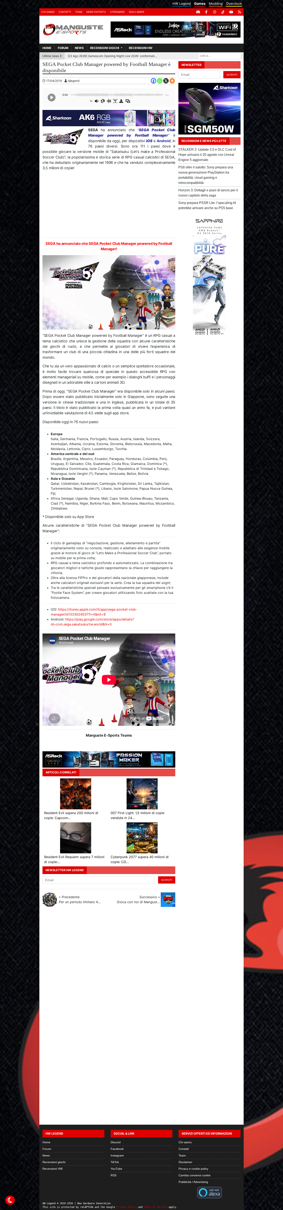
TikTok (115, 1162)
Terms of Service (155, 1207)
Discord (116, 1142)
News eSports (96, 11)
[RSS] (239, 12)
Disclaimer (136, 11)
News (79, 48)
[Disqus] (141, 965)
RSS (113, 1175)
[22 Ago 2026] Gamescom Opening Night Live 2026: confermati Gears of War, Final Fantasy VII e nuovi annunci (112, 56)
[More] (172, 80)
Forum (63, 48)
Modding (216, 3)
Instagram (117, 1155)
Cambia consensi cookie (194, 1175)
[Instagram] (214, 12)
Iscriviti (166, 879)
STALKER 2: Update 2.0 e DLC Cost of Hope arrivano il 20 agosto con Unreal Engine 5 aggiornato (207, 155)
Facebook (117, 1148)
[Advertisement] (108, 204)
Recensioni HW (140, 48)
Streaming (117, 11)
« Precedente (80, 899)
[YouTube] (231, 12)
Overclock (234, 3)
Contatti (65, 11)
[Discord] (198, 12)
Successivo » (138, 899)
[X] (166, 80)
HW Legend (182, 3)
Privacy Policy (126, 1207)
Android (164, 141)
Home (46, 48)
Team (78, 11)
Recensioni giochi (104, 48)
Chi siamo (47, 11)
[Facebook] (206, 12)
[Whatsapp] (159, 80)
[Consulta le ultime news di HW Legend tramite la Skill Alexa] (209, 1192)
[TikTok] (223, 12)
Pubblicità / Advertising (193, 1182)
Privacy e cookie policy (193, 1168)
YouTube (116, 1168)
